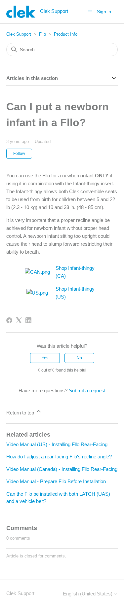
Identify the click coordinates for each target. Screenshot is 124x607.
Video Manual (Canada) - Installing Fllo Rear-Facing (61, 469)
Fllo (42, 34)
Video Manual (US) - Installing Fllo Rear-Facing (56, 444)
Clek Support (18, 34)
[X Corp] (19, 320)
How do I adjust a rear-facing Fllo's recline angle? (59, 456)
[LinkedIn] (28, 320)
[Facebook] (9, 320)
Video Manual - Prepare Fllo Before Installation (56, 481)
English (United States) (88, 593)
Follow (19, 153)
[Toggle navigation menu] (90, 11)
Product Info (65, 34)
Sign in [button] (104, 11)
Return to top (20, 412)
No (79, 358)
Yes (45, 358)
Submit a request (87, 390)
